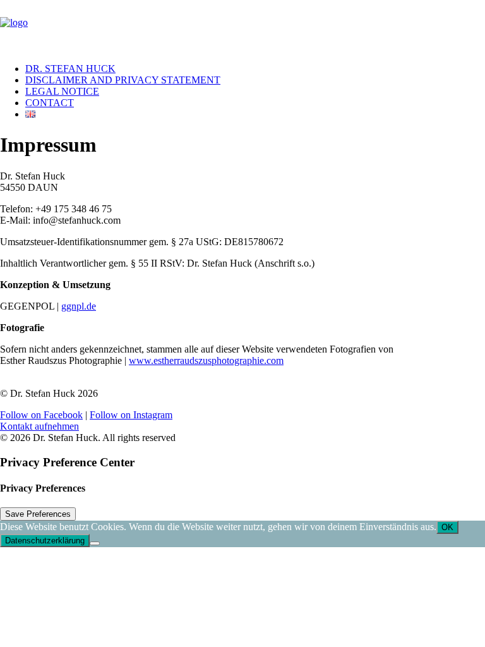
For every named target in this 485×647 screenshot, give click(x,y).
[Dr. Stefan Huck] (242, 26)
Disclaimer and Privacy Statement (122, 80)
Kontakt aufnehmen (39, 426)
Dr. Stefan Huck (70, 68)
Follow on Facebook (41, 414)
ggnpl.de (78, 306)
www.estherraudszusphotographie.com (206, 360)
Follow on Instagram (131, 414)
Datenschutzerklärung (45, 540)
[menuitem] (255, 69)
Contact (49, 102)
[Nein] (95, 543)
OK (447, 527)
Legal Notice (62, 91)
